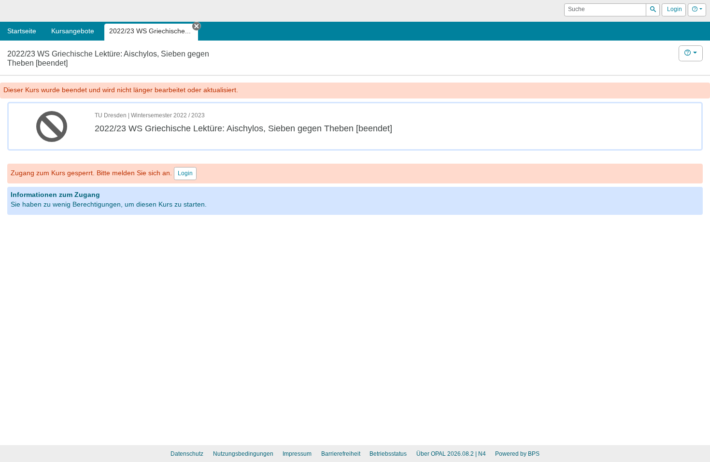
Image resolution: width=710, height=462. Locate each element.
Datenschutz (186, 453)
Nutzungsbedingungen (243, 453)
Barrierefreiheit (340, 453)
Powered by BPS (517, 453)
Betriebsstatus (388, 453)
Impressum (297, 453)
